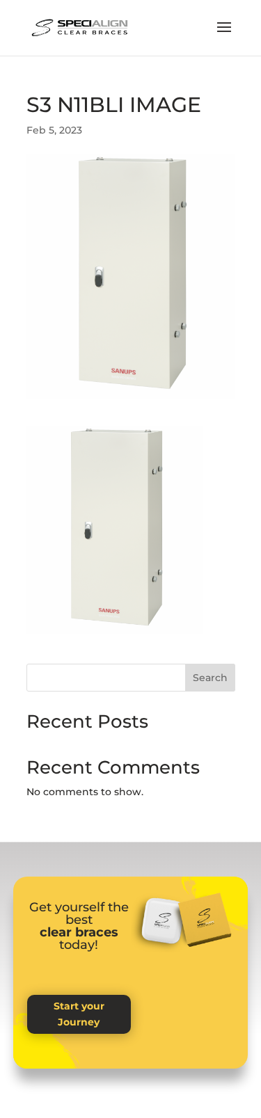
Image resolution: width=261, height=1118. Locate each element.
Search (210, 677)
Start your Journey (79, 1014)
